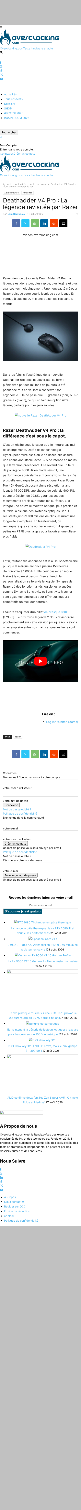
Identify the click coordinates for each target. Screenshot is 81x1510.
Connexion (7, 153)
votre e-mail (10, 828)
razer (18, 736)
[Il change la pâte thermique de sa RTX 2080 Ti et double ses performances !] (42, 922)
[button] (1, 137)
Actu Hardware (38, 184)
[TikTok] (1, 70)
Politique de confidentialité (20, 813)
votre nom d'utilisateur (17, 788)
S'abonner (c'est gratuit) (22, 911)
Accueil (7, 184)
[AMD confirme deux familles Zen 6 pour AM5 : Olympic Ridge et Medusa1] (42, 1057)
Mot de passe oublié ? (17, 809)
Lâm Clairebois (16, 213)
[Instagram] (1, 66)
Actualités (20, 184)
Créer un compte (24, 153)
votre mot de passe (15, 800)
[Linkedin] (44, 223)
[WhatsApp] (35, 223)
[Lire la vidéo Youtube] (40, 661)
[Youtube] (1, 79)
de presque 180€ (56, 612)
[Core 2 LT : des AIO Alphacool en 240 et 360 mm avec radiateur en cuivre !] (43, 938)
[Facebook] (0, 62)
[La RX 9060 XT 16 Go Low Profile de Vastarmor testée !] (43, 955)
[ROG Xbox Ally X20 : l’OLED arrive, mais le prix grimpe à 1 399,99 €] (42, 1040)
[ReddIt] (54, 223)
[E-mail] (63, 223)
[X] (1, 75)
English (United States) (62, 722)
